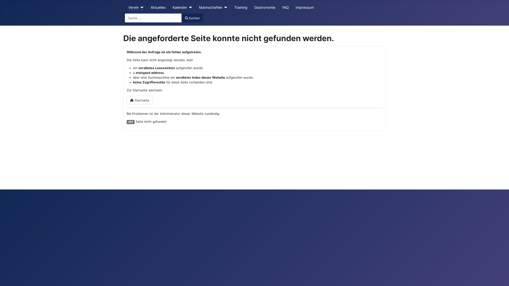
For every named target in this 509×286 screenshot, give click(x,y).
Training (240, 7)
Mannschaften (210, 7)
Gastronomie (264, 7)
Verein (133, 7)
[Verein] (141, 7)
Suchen (194, 18)
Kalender (180, 7)
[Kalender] (189, 7)
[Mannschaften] (224, 7)
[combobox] (153, 18)
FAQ (285, 7)
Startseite (141, 100)
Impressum (305, 7)
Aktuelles (158, 7)
